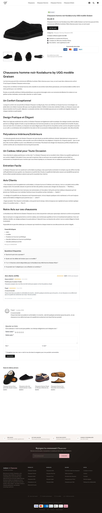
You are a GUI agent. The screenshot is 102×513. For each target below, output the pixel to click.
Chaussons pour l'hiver (70, 479)
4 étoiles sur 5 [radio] (21, 332)
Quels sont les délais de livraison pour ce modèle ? (21, 258)
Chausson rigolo (50, 479)
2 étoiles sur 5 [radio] (17, 332)
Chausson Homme (59, 32)
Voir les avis (52, 28)
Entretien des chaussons (70, 476)
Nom (7, 346)
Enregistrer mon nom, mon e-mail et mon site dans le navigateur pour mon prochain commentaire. (33, 352)
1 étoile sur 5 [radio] (15, 332)
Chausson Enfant (32, 476)
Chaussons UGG (68, 32)
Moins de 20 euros (32, 485)
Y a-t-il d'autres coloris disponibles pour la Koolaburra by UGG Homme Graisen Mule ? (32, 263)
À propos (85, 476)
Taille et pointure (69, 473)
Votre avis (9, 335)
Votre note (9, 332)
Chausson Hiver (50, 476)
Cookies (52, 509)
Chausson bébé (49, 482)
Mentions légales (87, 479)
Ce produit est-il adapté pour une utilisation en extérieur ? (24, 267)
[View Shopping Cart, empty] (97, 3)
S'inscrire (64, 455)
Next (43, 56)
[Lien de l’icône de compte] (89, 3)
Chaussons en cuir (32, 482)
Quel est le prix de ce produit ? (15, 254)
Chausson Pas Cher (50, 473)
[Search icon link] (94, 3)
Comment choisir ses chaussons (72, 470)
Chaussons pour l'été (69, 482)
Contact (85, 473)
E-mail (44, 346)
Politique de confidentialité (89, 482)
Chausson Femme (32, 473)
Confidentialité (42, 509)
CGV (48, 509)
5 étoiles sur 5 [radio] (23, 332)
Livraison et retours (87, 470)
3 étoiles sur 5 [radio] (19, 332)
